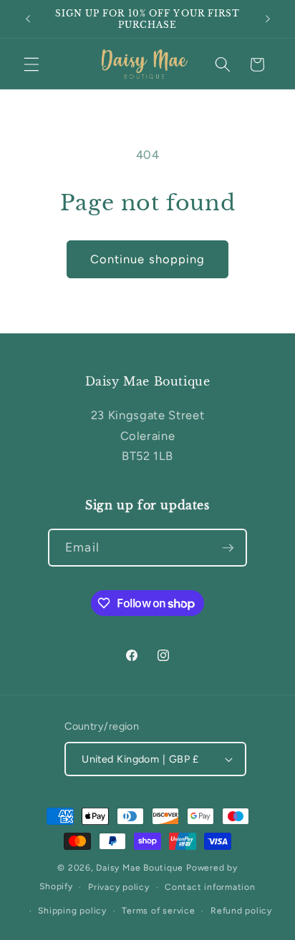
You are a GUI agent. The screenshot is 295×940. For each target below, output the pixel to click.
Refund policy (241, 911)
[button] (31, 64)
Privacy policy (119, 887)
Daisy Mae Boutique (141, 868)
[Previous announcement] (28, 19)
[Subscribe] (228, 548)
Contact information (210, 887)
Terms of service (158, 911)
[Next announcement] (268, 19)
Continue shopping (147, 259)
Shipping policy (72, 911)
